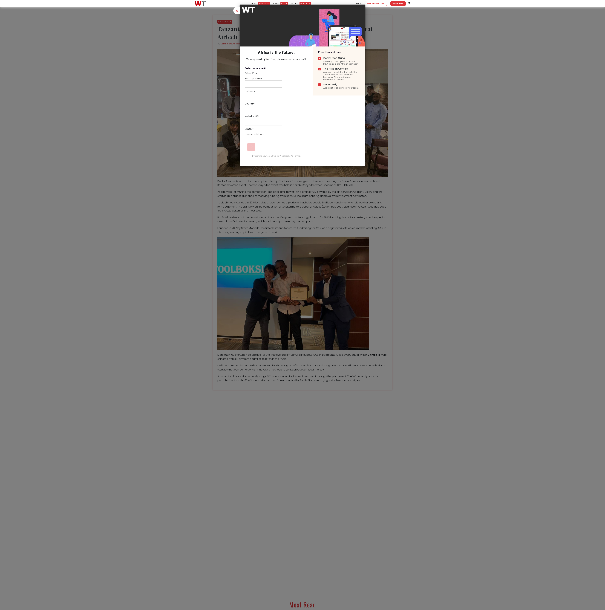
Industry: (250, 91)
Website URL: (253, 116)
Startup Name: (254, 78)
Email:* (249, 128)
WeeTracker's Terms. (290, 156)
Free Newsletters (329, 52)
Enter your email (255, 67)
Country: (250, 103)
